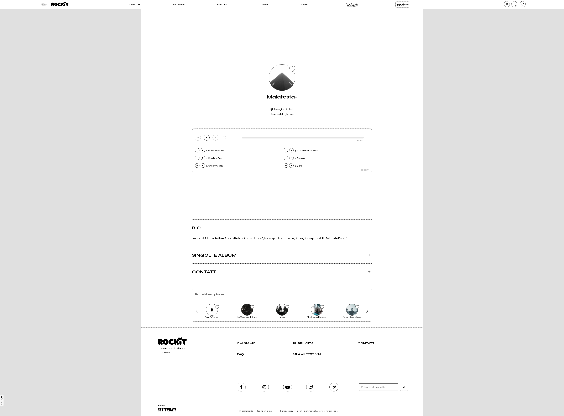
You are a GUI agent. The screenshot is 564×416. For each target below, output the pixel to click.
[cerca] (514, 4)
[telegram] (333, 387)
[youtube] (287, 387)
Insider (351, 4)
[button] (197, 311)
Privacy (2, 401)
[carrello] (507, 4)
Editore (159, 406)
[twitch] (310, 387)
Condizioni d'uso (264, 411)
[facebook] (241, 387)
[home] (59, 4)
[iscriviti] (404, 387)
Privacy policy (286, 411)
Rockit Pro (402, 4)
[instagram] (264, 387)
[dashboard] (523, 4)
